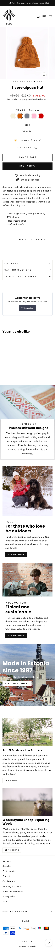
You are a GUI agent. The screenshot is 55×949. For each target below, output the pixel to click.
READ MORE (12, 850)
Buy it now (27, 166)
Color (27, 110)
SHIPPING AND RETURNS (20, 276)
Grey (27, 116)
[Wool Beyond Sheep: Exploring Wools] (27, 802)
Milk (13, 116)
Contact (6, 876)
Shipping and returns (12, 886)
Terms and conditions (12, 891)
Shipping (23, 99)
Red (41, 116)
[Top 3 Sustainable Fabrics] (27, 732)
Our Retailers (8, 881)
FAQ (4, 901)
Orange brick (20, 116)
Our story (6, 860)
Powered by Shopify (27, 946)
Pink (34, 116)
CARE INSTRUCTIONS (18, 270)
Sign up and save (15, 911)
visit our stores (17, 683)
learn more (16, 554)
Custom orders (9, 871)
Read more (12, 780)
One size (26, 131)
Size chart (7, 866)
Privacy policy (8, 896)
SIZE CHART (12, 263)
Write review (27, 308)
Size (27, 125)
